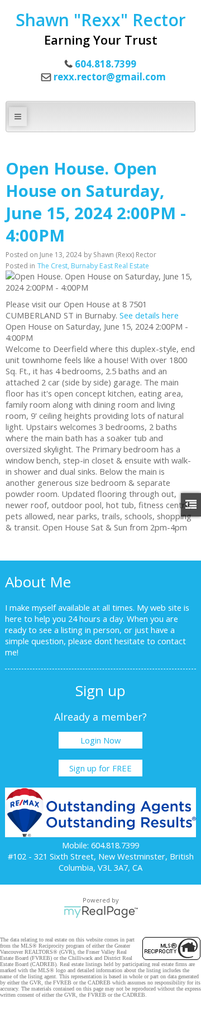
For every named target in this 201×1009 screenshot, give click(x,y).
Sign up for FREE (100, 768)
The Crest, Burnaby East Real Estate (93, 266)
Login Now (100, 740)
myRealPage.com (100, 912)
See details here (149, 315)
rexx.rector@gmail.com (110, 76)
